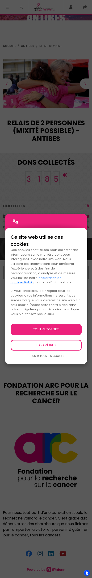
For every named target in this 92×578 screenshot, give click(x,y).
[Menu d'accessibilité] (87, 573)
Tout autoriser (46, 329)
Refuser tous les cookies (46, 356)
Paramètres (46, 345)
